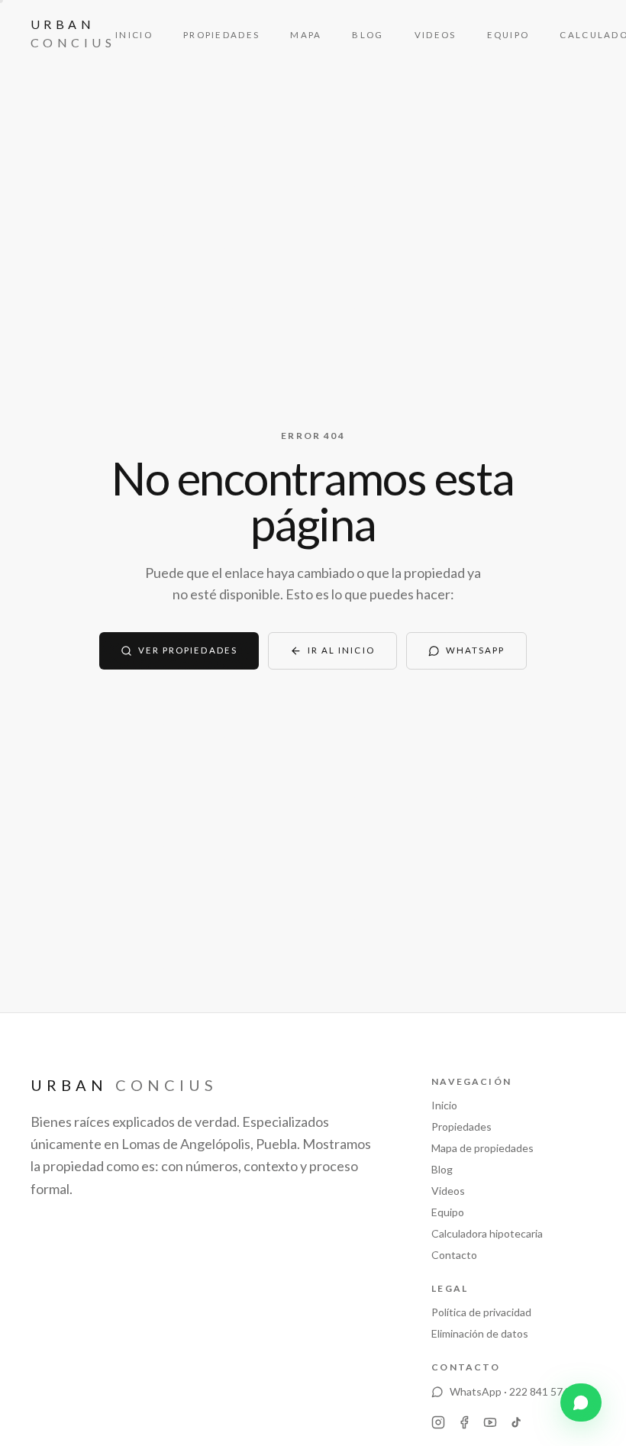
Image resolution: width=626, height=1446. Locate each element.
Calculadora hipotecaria (487, 1233)
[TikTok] (516, 1422)
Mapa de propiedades (482, 1147)
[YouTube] (490, 1422)
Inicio (134, 35)
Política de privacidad (481, 1312)
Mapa (305, 35)
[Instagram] (438, 1422)
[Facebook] (464, 1422)
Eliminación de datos (479, 1333)
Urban (73, 33)
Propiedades (221, 35)
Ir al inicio (341, 650)
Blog (367, 35)
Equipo (508, 35)
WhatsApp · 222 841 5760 (512, 1391)
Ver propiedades (187, 650)
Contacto (454, 1254)
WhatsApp (475, 650)
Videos (436, 35)
